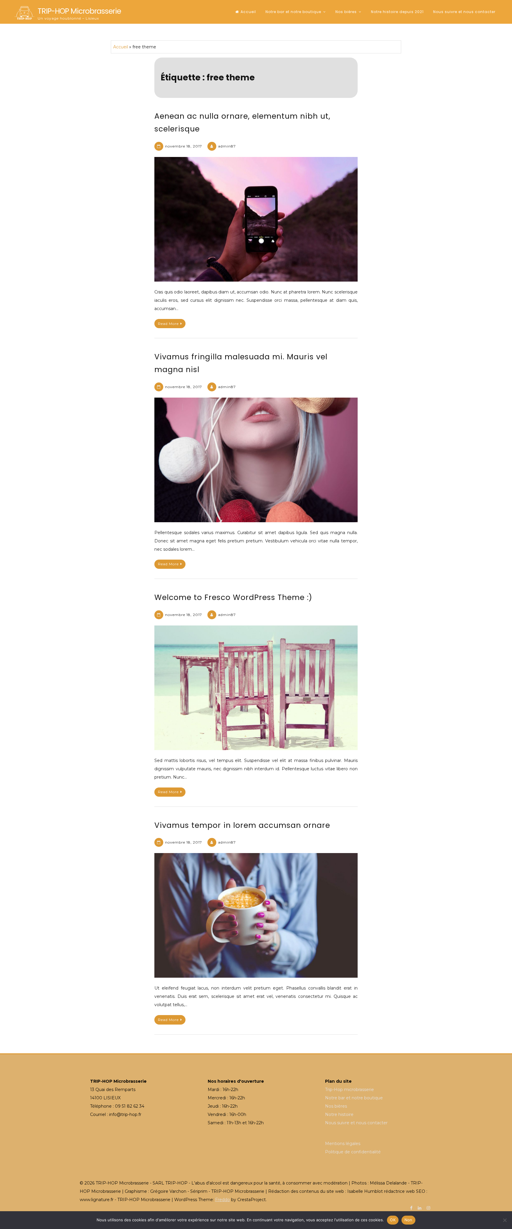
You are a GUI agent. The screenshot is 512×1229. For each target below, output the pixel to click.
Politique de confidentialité (353, 1152)
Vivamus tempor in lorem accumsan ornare (242, 825)
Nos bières (346, 11)
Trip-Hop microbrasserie (349, 1089)
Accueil (248, 11)
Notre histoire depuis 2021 (397, 11)
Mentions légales (342, 1143)
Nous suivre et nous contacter (464, 11)
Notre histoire (339, 1114)
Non (408, 1219)
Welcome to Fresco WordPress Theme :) (233, 597)
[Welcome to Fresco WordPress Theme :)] (256, 687)
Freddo (222, 1199)
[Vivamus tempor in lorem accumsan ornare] (256, 915)
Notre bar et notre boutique (293, 11)
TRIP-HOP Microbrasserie (79, 11)
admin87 (227, 146)
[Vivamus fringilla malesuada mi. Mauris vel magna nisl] (256, 460)
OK (393, 1219)
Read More (168, 323)
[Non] (505, 1220)
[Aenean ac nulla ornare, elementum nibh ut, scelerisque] (256, 219)
